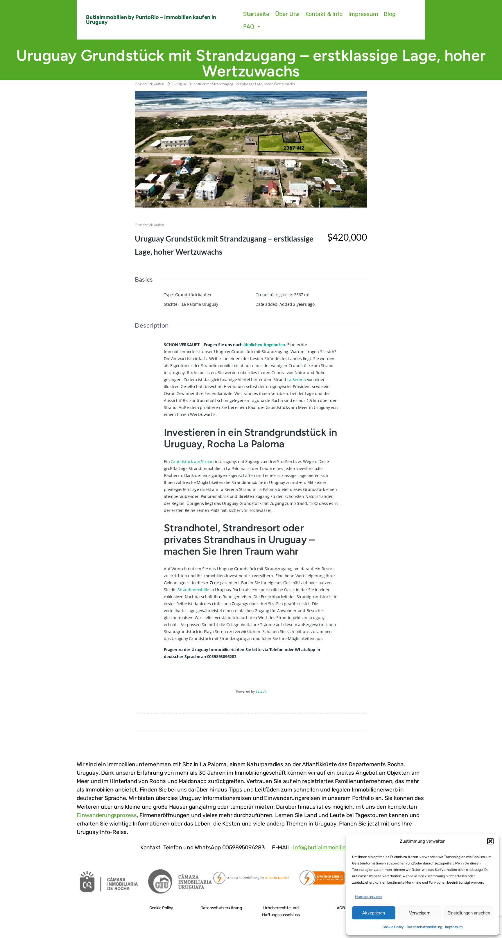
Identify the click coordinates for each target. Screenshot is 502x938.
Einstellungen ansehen (468, 912)
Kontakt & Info (324, 13)
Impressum (454, 927)
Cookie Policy (393, 927)
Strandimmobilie (193, 589)
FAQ (248, 26)
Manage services (368, 897)
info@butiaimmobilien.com (327, 847)
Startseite (256, 13)
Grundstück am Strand (192, 461)
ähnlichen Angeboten (264, 344)
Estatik (261, 691)
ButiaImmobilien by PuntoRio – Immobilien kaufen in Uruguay (151, 19)
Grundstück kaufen (149, 83)
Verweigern (419, 912)
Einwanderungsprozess (107, 815)
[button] (490, 841)
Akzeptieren (373, 912)
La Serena (296, 379)
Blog (389, 13)
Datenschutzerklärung (424, 927)
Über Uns (287, 13)
